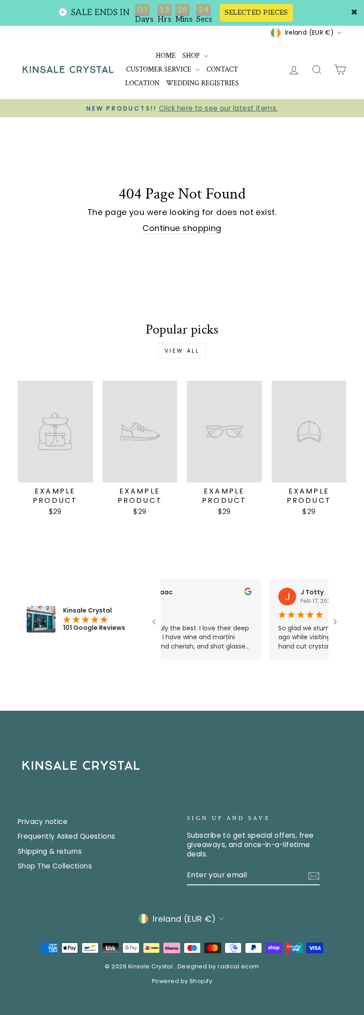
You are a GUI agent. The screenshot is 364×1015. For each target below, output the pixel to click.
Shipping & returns (50, 851)
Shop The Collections (55, 866)
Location (142, 83)
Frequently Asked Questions (66, 836)
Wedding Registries (202, 83)
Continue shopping (182, 228)
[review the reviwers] (238, 593)
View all (182, 350)
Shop (192, 55)
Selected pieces (256, 12)
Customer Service (159, 69)
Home (166, 55)
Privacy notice (42, 821)
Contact (222, 69)
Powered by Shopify (182, 981)
